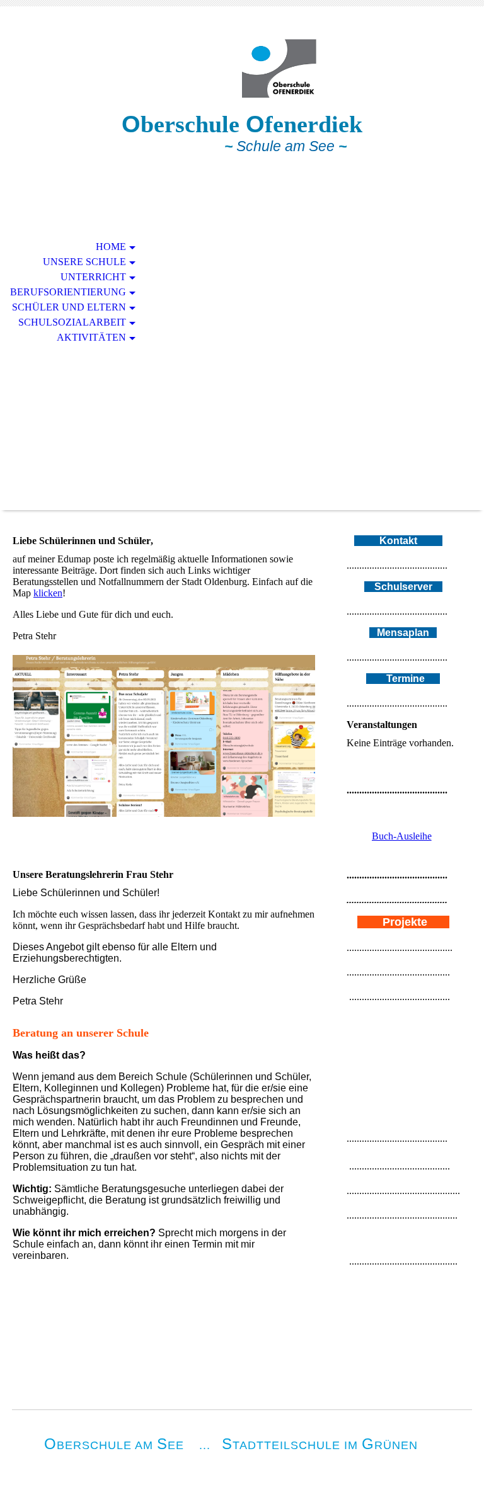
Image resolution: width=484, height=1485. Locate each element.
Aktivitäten (91, 337)
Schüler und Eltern (69, 307)
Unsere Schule (84, 261)
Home (111, 246)
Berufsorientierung (68, 292)
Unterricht (93, 276)
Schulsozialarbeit (72, 322)
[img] (242, 67)
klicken (47, 593)
